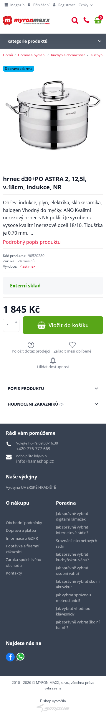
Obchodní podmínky (24, 522)
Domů (8, 54)
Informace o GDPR (22, 538)
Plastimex (27, 266)
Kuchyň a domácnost (68, 54)
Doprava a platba (21, 530)
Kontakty (14, 573)
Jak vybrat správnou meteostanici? (73, 597)
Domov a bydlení (31, 54)
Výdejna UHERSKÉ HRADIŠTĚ (31, 487)
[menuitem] (14, 5)
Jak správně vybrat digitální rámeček (72, 516)
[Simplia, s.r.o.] (53, 708)
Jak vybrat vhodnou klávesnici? (73, 611)
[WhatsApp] (20, 657)
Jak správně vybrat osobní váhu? (72, 570)
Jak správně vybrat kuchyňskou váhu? (72, 557)
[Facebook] (10, 657)
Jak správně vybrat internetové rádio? (72, 530)
